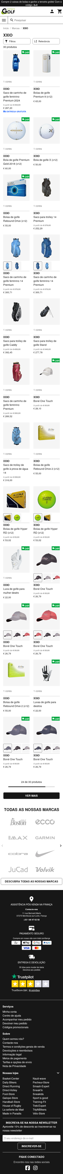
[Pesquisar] (12, 20)
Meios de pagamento (15, 1058)
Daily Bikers (9, 1082)
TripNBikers (39, 1109)
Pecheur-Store (41, 1082)
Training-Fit (39, 1102)
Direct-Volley (10, 1090)
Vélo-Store (39, 1113)
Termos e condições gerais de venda (24, 1046)
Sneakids (38, 1094)
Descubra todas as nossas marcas (31, 881)
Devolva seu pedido (31, 969)
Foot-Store (9, 1094)
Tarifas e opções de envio (17, 1062)
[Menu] (4, 20)
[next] (60, 845)
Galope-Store (10, 1098)
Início (6, 28)
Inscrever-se (32, 1146)
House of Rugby (12, 1105)
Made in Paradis (12, 1113)
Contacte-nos (31, 909)
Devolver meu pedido (15, 1023)
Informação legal (12, 1054)
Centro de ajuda (12, 1015)
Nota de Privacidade (14, 1066)
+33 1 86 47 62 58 (32, 919)
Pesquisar (20, 20)
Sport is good (40, 1098)
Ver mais (31, 795)
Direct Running (11, 1086)
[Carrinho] (59, 11)
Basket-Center (11, 1078)
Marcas (16, 28)
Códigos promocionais (15, 1027)
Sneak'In (38, 1090)
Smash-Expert (41, 1086)
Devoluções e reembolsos (17, 1050)
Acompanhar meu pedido (17, 1019)
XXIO (6, 89)
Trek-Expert (39, 1105)
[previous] (2, 845)
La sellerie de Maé (13, 1109)
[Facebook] (27, 1168)
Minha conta (10, 1011)
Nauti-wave (39, 1078)
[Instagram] (35, 1168)
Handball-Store (11, 1102)
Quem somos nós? (13, 1039)
